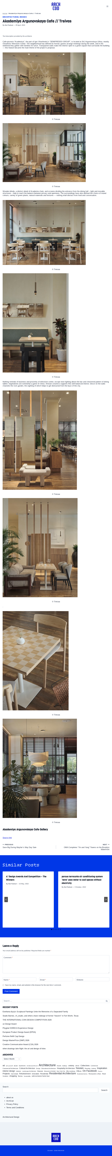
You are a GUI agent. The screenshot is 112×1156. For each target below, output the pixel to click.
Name (7, 980)
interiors (18, 1071)
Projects (6, 1074)
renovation (35, 1074)
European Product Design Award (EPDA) (19, 1032)
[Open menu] (107, 6)
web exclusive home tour (41, 1076)
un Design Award (9, 1024)
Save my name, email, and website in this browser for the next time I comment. (33, 985)
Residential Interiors (82, 1074)
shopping (13, 1076)
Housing (87, 1068)
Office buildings (70, 1071)
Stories (20, 1076)
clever (77, 1066)
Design (38, 1068)
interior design (9, 1071)
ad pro (16, 1066)
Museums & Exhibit (50, 1071)
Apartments (22, 1066)
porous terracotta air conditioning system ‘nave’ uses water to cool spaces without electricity (82, 880)
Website (80, 980)
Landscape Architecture (29, 1071)
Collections (85, 1066)
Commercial (94, 1065)
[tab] (51, 929)
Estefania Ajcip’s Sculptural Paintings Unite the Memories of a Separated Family (35, 1012)
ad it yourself (9, 1065)
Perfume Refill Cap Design (13, 1036)
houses (80, 1068)
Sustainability (27, 1076)
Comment (8, 958)
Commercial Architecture (10, 1068)
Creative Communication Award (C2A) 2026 (20, 1044)
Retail (104, 1074)
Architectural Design (15, 17)
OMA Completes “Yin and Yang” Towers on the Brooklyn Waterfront (86, 847)
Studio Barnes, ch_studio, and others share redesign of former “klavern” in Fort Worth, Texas (41, 1016)
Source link (7, 838)
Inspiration (102, 1068)
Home (5, 13)
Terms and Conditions (15, 1108)
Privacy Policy (12, 1104)
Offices (78, 1071)
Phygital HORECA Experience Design (18, 1028)
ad (4, 1065)
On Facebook (90, 1071)
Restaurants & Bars (95, 1074)
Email (43, 980)
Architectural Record (32, 1065)
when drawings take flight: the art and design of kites (24, 1049)
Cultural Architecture (27, 1068)
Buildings (64, 1065)
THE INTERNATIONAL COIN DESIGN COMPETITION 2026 (27, 1020)
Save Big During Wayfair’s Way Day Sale (19, 846)
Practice (100, 1071)
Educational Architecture (48, 1068)
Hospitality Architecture (66, 1068)
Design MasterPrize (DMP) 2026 (16, 1040)
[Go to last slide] (6, 899)
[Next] (106, 899)
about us (9, 1097)
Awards (59, 1066)
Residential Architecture (62, 1073)
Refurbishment (25, 1074)
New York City (61, 1071)
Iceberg (93, 1068)
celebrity (71, 1066)
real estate (14, 1074)
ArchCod (9, 1101)
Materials (40, 1071)
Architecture (47, 1065)
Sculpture (5, 1076)
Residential (44, 1074)
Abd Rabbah (9, 25)
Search (5, 1087)
